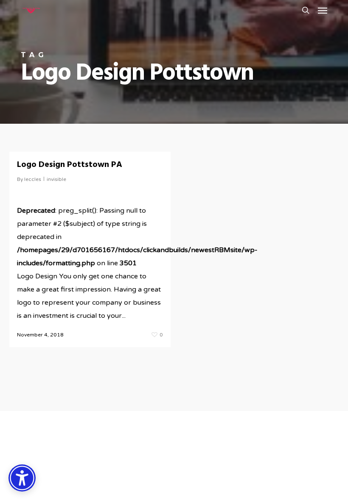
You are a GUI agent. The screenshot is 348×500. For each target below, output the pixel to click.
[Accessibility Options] (22, 478)
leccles (32, 179)
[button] (322, 10)
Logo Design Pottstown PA (69, 165)
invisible (56, 179)
